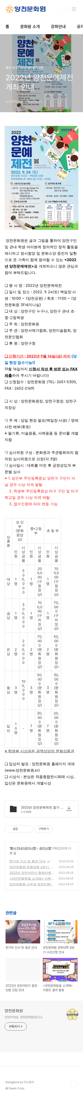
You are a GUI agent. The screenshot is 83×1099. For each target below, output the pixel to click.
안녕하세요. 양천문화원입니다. (24, 1017)
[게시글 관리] (28, 829)
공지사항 (45, 848)
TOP (73, 1084)
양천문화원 (14, 1010)
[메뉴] (74, 9)
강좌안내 (58, 26)
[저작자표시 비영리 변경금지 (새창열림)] (59, 829)
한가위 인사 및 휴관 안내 (27, 861)
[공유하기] (22, 829)
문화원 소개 (30, 26)
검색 (63, 9)
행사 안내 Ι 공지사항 (23, 848)
